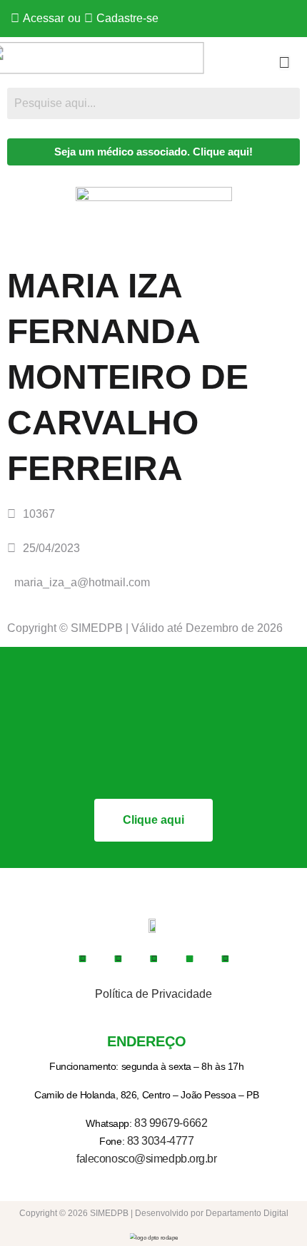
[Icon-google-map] (189, 958)
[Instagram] (117, 958)
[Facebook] (82, 958)
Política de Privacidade (153, 994)
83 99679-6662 (170, 1123)
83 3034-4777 (160, 1141)
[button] (284, 63)
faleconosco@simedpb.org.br (146, 1159)
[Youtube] (153, 958)
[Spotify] (224, 958)
